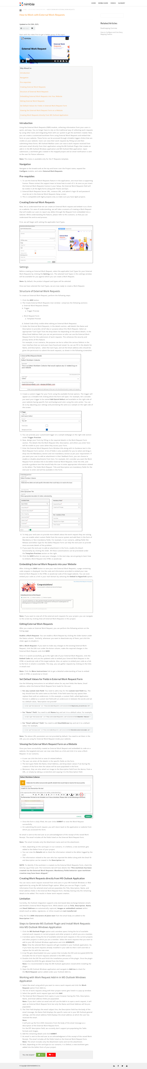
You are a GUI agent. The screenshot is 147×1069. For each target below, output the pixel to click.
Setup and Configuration (36, 9)
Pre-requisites (25, 82)
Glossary (121, 3)
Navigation (24, 78)
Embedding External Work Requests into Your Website (41, 96)
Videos (113, 3)
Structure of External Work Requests (34, 92)
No (52, 1055)
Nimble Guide (103, 3)
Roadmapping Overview (108, 28)
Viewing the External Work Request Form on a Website (41, 110)
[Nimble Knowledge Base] (27, 3)
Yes (42, 1055)
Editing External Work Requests (32, 101)
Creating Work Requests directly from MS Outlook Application (44, 115)
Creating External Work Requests (33, 87)
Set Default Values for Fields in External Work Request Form (43, 106)
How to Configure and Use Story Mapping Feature (111, 33)
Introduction (25, 73)
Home (93, 3)
